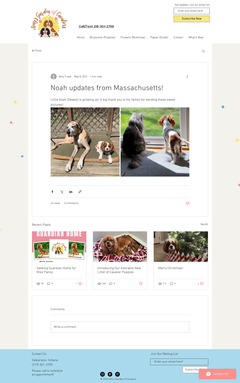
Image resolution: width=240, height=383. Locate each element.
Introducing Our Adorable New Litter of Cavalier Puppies (119, 270)
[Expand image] (85, 142)
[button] (203, 50)
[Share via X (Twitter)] (61, 191)
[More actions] (187, 76)
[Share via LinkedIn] (71, 191)
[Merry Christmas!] (181, 246)
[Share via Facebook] (52, 191)
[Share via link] (80, 191)
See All (204, 224)
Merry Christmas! (170, 268)
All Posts (37, 50)
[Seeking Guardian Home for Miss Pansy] (59, 246)
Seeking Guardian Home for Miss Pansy (56, 270)
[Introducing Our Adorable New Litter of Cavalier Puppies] (120, 246)
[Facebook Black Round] (110, 374)
